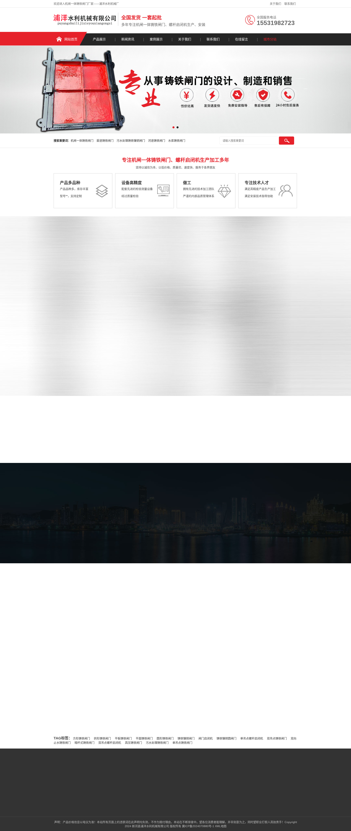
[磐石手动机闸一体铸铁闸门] (170, 313)
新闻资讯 (127, 39)
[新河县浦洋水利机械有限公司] (85, 25)
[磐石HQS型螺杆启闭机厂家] (289, 313)
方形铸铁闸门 (81, 738)
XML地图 (220, 826)
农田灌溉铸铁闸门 (55, 336)
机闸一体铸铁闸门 (82, 140)
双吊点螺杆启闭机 (109, 742)
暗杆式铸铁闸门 (84, 742)
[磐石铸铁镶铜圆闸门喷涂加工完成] (207, 588)
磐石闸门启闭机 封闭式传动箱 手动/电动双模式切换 (254, 683)
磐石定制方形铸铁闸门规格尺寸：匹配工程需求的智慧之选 (103, 706)
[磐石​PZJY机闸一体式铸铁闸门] (230, 313)
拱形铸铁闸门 (102, 738)
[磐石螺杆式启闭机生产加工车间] (270, 588)
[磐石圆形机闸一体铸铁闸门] (170, 269)
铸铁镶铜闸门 (186, 738)
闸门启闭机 (205, 738)
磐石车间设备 (152, 537)
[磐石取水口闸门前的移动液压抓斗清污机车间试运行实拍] (83, 588)
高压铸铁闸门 (133, 742)
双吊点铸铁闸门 (277, 738)
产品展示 (99, 39)
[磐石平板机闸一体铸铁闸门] (230, 269)
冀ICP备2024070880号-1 (198, 826)
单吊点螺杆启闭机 (251, 738)
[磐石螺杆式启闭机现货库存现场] (145, 588)
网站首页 (70, 39)
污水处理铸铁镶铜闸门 (131, 140)
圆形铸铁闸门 (165, 738)
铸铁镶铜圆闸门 (226, 738)
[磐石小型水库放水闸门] (230, 357)
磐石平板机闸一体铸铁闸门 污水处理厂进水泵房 (252, 659)
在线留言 (241, 39)
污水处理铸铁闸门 (157, 742)
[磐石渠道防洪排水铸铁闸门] (170, 357)
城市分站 (269, 39)
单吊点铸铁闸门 (182, 742)
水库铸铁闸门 (176, 140)
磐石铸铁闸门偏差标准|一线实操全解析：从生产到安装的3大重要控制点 (138, 650)
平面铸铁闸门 (144, 738)
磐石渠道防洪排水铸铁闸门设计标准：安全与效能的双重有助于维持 (108, 714)
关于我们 (275, 3)
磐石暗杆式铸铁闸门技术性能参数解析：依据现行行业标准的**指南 (108, 722)
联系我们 (290, 3)
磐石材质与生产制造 (235, 708)
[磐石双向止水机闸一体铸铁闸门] (289, 357)
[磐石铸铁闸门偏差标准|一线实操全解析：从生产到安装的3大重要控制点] (88, 669)
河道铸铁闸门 (156, 140)
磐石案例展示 (196, 537)
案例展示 (156, 39)
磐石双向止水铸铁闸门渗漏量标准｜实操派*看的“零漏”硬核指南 (105, 697)
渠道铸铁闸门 (105, 140)
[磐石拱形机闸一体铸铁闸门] (289, 269)
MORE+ (46, 670)
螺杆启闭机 (50, 348)
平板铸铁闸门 (123, 738)
